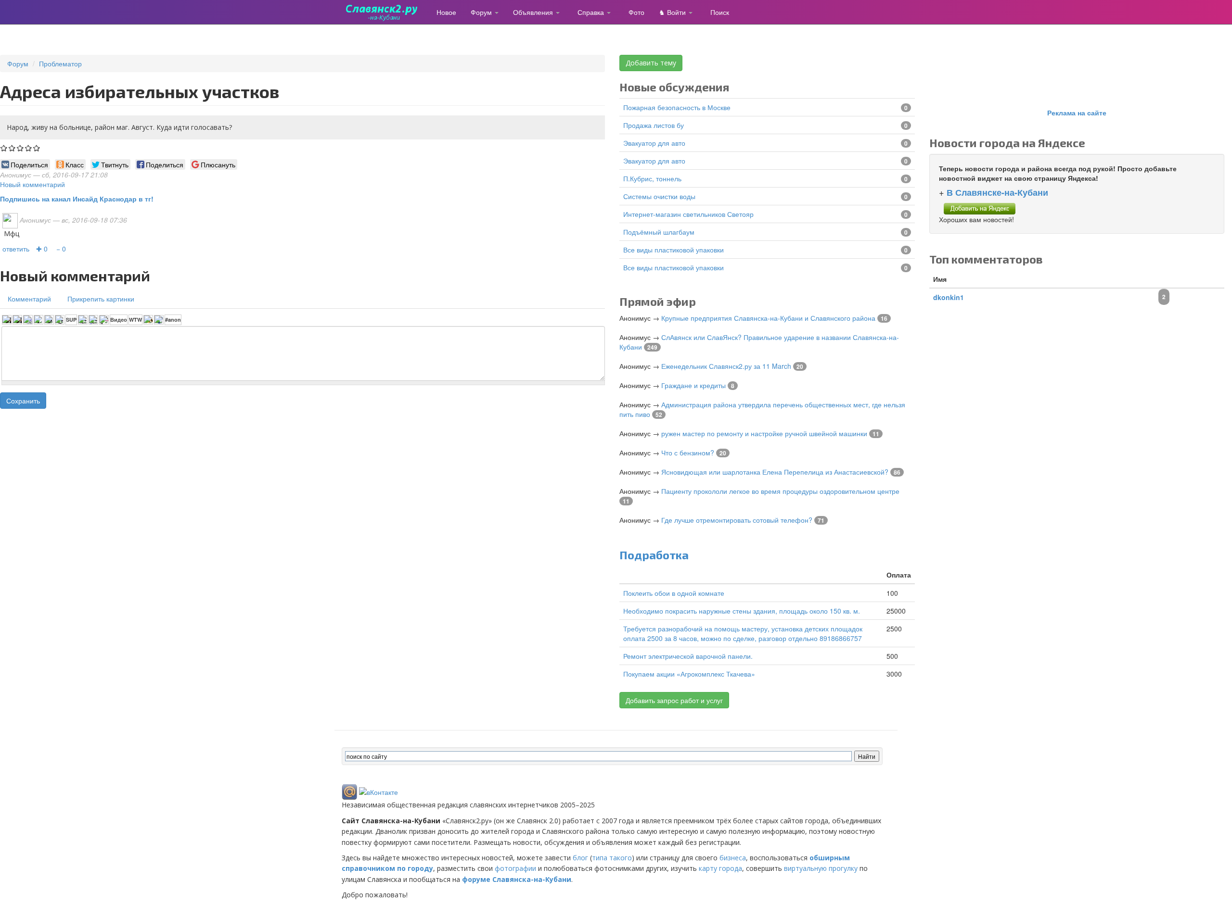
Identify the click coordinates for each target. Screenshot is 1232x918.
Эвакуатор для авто (654, 143)
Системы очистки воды (659, 196)
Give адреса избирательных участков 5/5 (37, 147)
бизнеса (732, 857)
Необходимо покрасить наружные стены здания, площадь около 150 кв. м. (741, 611)
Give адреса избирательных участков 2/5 (12, 147)
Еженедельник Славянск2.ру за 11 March (726, 366)
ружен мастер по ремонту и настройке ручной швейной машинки (764, 433)
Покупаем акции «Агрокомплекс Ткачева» (689, 674)
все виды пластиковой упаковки (673, 249)
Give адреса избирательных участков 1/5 (4, 147)
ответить (15, 248)
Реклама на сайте (1076, 112)
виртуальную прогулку (821, 868)
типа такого (612, 857)
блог (580, 857)
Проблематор (60, 63)
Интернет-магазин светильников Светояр (688, 214)
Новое (446, 12)
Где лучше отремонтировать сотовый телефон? (736, 520)
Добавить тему (651, 62)
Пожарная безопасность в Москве (677, 107)
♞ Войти (673, 12)
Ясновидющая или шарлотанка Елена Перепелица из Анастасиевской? (774, 472)
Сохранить (23, 400)
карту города (720, 868)
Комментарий (29, 298)
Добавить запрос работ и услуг (674, 700)
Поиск (719, 12)
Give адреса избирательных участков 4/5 (29, 147)
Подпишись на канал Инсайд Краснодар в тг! (77, 198)
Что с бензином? (687, 452)
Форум (482, 12)
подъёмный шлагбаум (658, 232)
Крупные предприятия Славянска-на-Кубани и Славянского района (768, 318)
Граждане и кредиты (693, 385)
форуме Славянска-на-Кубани (516, 879)
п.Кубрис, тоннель (652, 178)
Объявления (534, 12)
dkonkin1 (948, 297)
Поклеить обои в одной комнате (673, 593)
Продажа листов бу (653, 125)
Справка (592, 12)
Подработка (654, 555)
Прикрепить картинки (100, 298)
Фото (636, 12)
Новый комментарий (32, 184)
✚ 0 (42, 248)
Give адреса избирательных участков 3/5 (20, 147)
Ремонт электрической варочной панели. (688, 656)
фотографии (515, 868)
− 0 (61, 248)
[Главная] (385, 12)
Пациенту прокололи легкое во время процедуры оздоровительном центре (780, 491)
